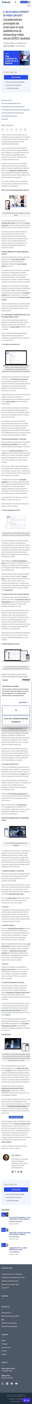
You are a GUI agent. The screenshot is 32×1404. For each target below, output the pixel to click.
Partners (3, 1354)
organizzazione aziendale (15, 928)
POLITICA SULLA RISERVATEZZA (17, 1395)
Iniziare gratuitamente (16, 1117)
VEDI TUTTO (5, 1288)
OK (16, 710)
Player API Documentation (9, 1326)
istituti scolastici (12, 898)
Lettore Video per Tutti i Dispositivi (11, 1274)
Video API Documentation (9, 1323)
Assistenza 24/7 (6, 1313)
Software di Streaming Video (9, 1281)
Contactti (4, 1351)
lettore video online (22, 1068)
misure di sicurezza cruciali (22, 1123)
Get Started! (15, 77)
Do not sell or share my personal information (16, 720)
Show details (22, 702)
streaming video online (8, 223)
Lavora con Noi (5, 1347)
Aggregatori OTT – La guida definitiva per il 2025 (18, 1248)
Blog (2, 1319)
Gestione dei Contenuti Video (10, 1284)
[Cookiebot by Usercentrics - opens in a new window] (22, 680)
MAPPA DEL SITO (22, 1396)
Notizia (3, 1340)
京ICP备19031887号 (16, 1401)
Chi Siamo (4, 1344)
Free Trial (24, 2)
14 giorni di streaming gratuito (17, 1106)
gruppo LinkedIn (6, 1142)
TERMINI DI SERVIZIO (12, 1396)
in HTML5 (8, 1070)
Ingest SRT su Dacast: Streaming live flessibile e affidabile (19, 1233)
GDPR (7, 1395)
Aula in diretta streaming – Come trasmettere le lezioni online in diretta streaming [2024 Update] (19, 1218)
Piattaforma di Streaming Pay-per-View (13, 1277)
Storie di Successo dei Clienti (10, 1316)
